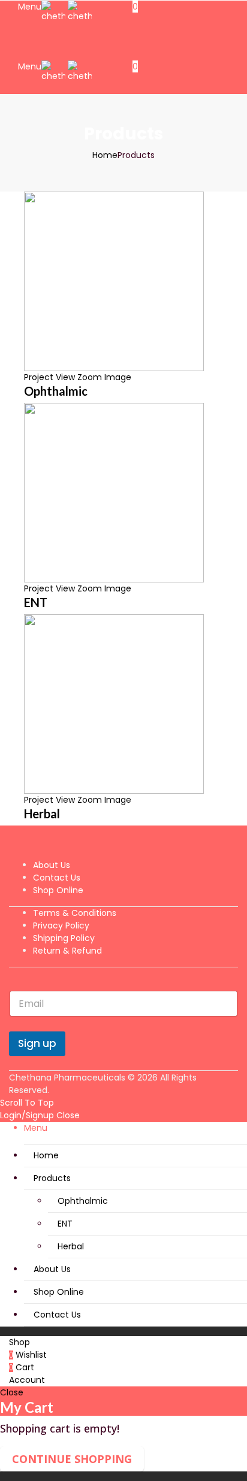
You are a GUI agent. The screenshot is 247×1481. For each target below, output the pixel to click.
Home (105, 155)
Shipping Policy (64, 938)
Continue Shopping (72, 1459)
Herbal (42, 813)
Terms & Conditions (74, 913)
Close (68, 1115)
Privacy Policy (61, 925)
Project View (49, 377)
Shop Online (58, 890)
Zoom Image (104, 377)
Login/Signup (27, 1115)
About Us (51, 865)
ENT (35, 602)
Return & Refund (67, 951)
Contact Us (56, 878)
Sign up (37, 1043)
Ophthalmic (56, 391)
